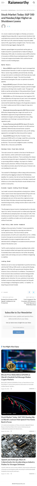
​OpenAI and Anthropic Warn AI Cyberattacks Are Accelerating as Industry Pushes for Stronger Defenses (18, 462)
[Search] (34, 2)
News (21, 371)
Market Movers (13, 371)
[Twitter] (9, 26)
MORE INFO (31, 388)
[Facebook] (8, 26)
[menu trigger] (3, 2)
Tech (25, 456)
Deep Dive (5, 371)
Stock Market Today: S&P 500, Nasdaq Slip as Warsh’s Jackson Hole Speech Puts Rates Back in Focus (18, 419)
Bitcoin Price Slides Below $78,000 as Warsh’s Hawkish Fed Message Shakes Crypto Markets (16, 377)
